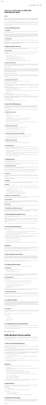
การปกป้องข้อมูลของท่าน (7, 296)
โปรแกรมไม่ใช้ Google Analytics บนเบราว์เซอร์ (16, 296)
